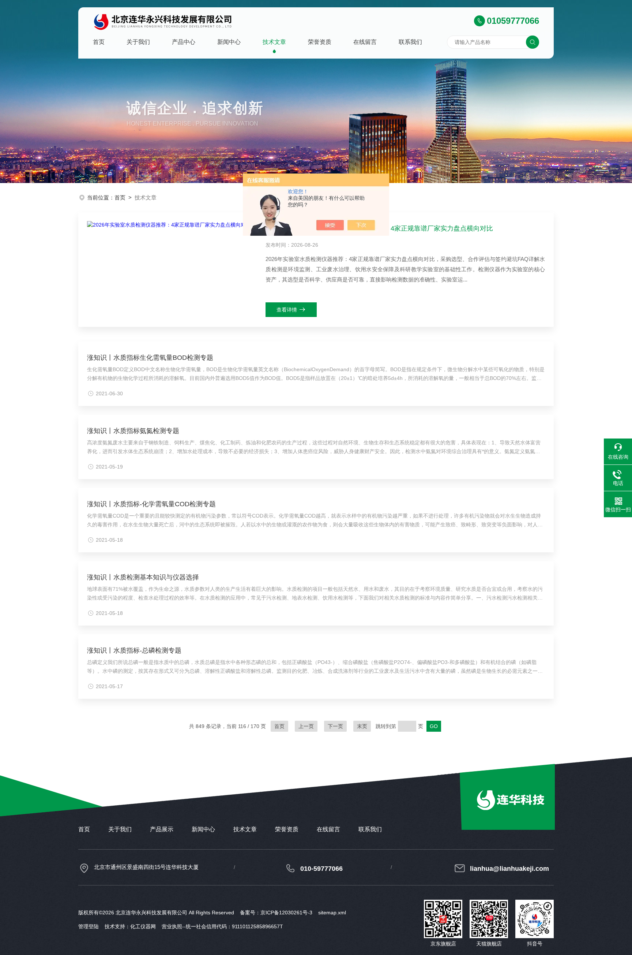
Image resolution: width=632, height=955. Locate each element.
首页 (99, 42)
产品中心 (183, 42)
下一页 (335, 726)
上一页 (306, 726)
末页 (362, 726)
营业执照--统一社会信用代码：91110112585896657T (222, 926)
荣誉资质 (319, 42)
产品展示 (161, 829)
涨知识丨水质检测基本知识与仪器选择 (143, 577)
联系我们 (410, 42)
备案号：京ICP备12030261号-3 (276, 912)
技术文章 (274, 42)
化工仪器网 (143, 926)
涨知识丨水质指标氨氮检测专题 (133, 430)
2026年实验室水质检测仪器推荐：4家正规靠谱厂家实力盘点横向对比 (382, 228)
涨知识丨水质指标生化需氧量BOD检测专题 (150, 357)
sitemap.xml (332, 912)
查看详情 (286, 310)
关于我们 (138, 42)
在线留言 (365, 42)
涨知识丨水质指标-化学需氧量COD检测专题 (151, 504)
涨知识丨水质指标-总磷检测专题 (134, 650)
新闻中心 (229, 42)
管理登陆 (88, 926)
